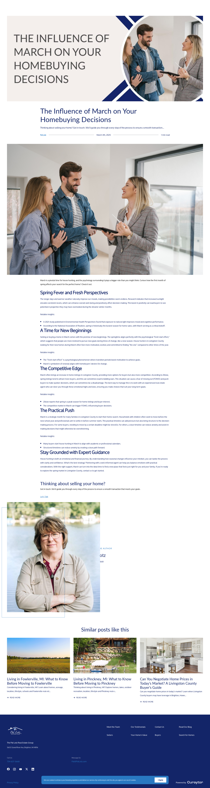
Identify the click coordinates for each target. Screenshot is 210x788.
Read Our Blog (185, 727)
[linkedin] (33, 769)
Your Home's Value (139, 735)
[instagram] (14, 769)
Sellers (110, 735)
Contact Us (159, 727)
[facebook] (8, 769)
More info (139, 780)
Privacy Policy (12, 782)
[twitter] (26, 769)
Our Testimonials (138, 727)
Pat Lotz (43, 135)
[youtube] (20, 769)
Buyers (158, 735)
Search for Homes (186, 735)
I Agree (160, 780)
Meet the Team (113, 727)
